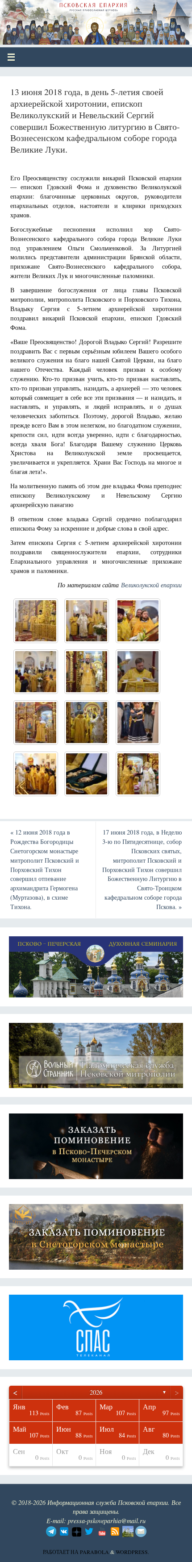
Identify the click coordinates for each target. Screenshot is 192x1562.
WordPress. (132, 1551)
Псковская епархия (72, 18)
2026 (96, 1392)
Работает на (61, 1551)
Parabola (94, 1551)
